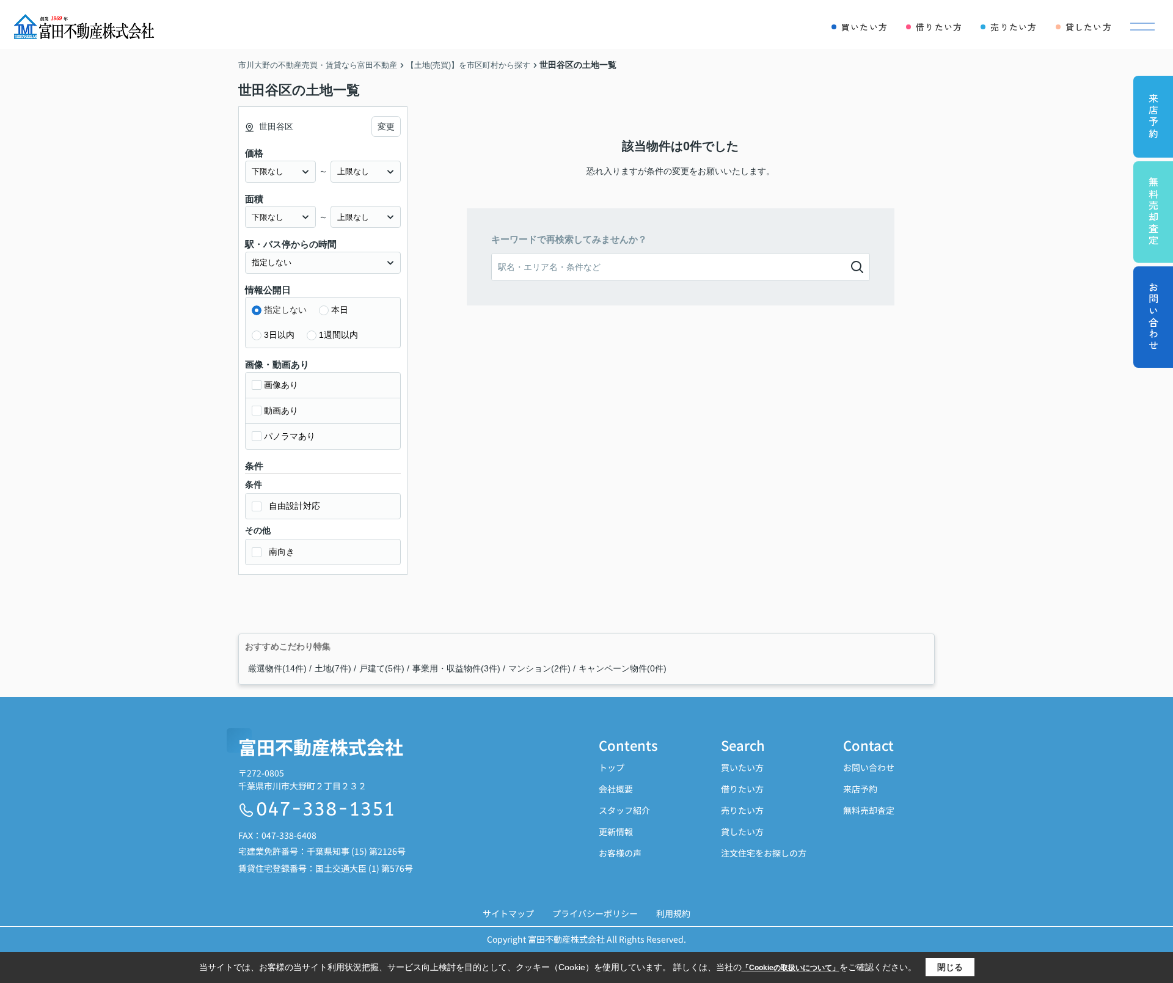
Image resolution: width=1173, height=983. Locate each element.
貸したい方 (742, 831)
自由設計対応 (294, 506)
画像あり (281, 385)
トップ (611, 767)
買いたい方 (742, 767)
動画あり (281, 410)
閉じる (950, 967)
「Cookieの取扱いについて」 (790, 967)
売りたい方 (742, 810)
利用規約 (673, 913)
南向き (281, 552)
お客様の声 (620, 853)
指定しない (285, 310)
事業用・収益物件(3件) (456, 668)
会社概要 (616, 789)
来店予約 (860, 789)
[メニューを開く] (1142, 27)
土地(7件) (333, 668)
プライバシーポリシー (595, 913)
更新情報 (616, 831)
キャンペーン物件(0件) (623, 668)
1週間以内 (338, 335)
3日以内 (279, 335)
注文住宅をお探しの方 (763, 853)
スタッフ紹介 (624, 810)
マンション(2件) (539, 668)
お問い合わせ (868, 767)
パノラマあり (289, 436)
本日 (339, 310)
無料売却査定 (868, 810)
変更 (386, 126)
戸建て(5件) (381, 668)
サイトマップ (508, 913)
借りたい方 (742, 789)
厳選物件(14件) (277, 668)
